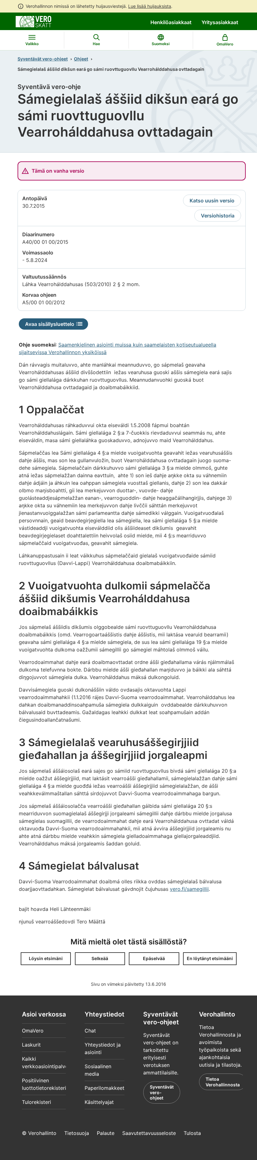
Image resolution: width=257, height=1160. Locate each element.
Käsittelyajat (99, 1102)
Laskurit (31, 1045)
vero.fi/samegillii (189, 889)
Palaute (105, 1133)
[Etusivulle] (33, 21)
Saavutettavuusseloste (149, 1133)
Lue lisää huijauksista (149, 6)
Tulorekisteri (36, 1102)
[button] (46, 958)
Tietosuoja (76, 1133)
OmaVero (33, 1030)
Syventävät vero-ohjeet (43, 58)
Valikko (32, 43)
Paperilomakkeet (104, 1088)
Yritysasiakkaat (220, 22)
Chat (90, 1030)
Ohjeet (81, 58)
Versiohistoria (217, 215)
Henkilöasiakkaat (170, 22)
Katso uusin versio (212, 200)
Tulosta (192, 1133)
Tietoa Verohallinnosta (223, 1081)
